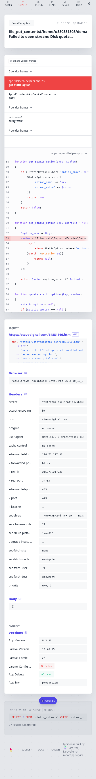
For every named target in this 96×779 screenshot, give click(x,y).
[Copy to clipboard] (83, 342)
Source (26, 749)
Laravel (56, 749)
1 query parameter (23, 725)
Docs (41, 749)
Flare (70, 748)
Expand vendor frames (24, 60)
